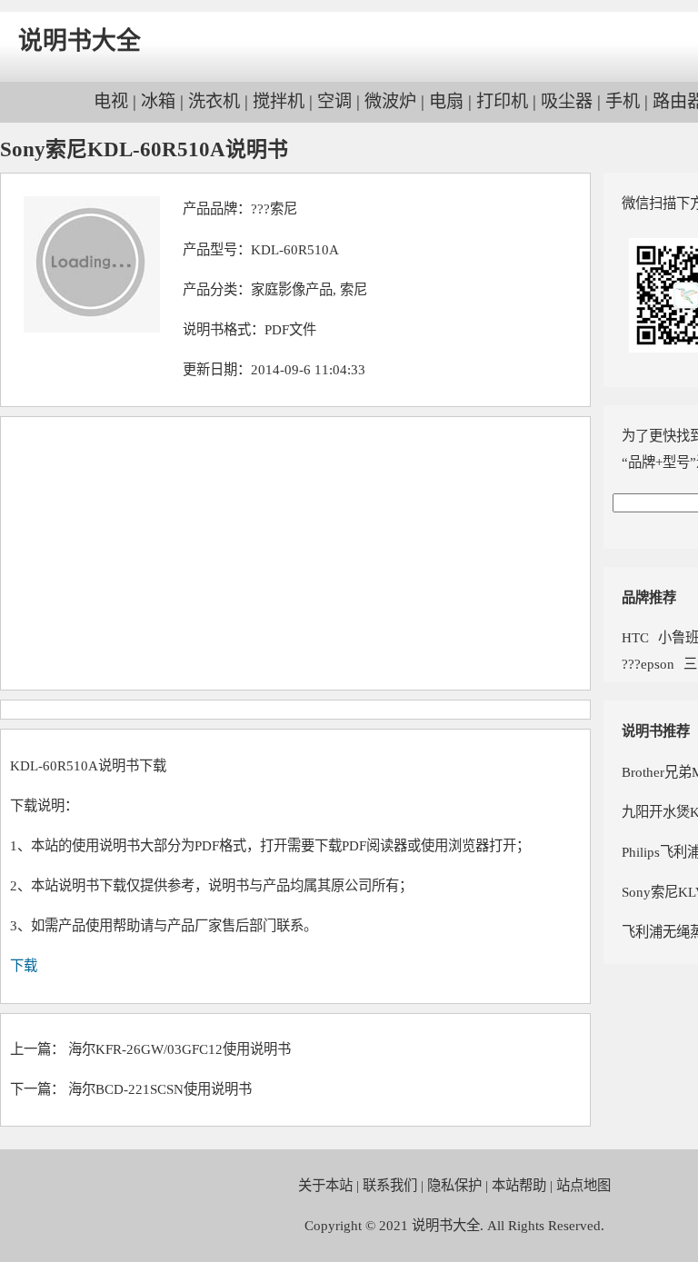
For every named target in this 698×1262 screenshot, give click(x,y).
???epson (648, 663)
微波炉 (390, 101)
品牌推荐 (649, 597)
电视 (111, 101)
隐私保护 (454, 1185)
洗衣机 (214, 101)
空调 (334, 101)
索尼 (353, 289)
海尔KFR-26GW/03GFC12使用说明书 (179, 1049)
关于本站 (325, 1185)
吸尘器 (567, 101)
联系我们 (390, 1185)
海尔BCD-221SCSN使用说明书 (160, 1089)
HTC (635, 637)
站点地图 (583, 1185)
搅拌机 (278, 101)
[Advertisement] (295, 553)
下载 (23, 965)
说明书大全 (79, 41)
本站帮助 (519, 1185)
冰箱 (158, 101)
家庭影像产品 (292, 289)
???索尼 (274, 208)
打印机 (502, 101)
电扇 (446, 101)
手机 (622, 101)
